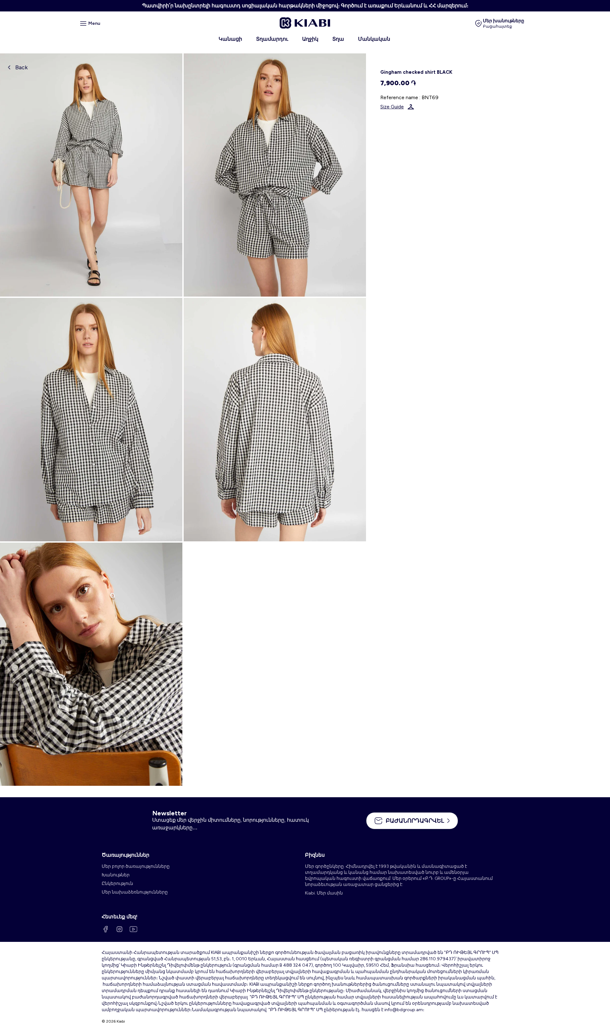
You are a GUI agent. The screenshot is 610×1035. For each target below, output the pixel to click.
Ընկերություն (117, 883)
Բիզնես (315, 855)
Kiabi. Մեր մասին (324, 893)
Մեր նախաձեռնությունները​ (135, 892)
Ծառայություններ (125, 855)
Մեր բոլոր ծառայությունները (136, 866)
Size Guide (392, 107)
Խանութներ (116, 875)
